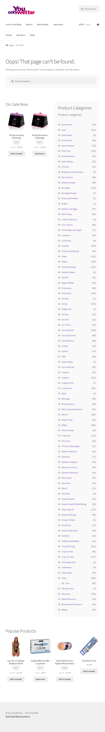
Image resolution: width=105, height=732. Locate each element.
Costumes (66, 240)
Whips (64, 609)
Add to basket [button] (16, 153)
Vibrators (20, 35)
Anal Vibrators (68, 156)
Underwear (67, 567)
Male (64, 393)
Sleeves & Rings (69, 514)
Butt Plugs (67, 214)
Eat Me (65, 277)
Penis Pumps (68, 430)
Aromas (65, 166)
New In (29, 24)
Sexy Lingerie (68, 509)
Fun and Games (69, 335)
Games (65, 351)
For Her (65, 314)
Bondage (66, 187)
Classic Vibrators (69, 219)
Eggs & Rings (68, 282)
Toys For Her (67, 551)
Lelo (67, 583)
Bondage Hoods (69, 193)
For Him (65, 319)
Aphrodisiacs (68, 161)
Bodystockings (68, 182)
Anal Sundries (68, 145)
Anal (64, 129)
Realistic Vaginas (70, 462)
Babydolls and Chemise (72, 172)
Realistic (66, 456)
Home (11, 45)
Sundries (66, 535)
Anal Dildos (67, 140)
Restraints (67, 477)
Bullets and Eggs (69, 209)
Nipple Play (67, 419)
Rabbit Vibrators (69, 451)
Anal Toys (66, 150)
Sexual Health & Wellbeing (74, 504)
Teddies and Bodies (70, 541)
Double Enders (68, 272)
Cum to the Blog (13, 24)
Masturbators (68, 404)
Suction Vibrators (70, 530)
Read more (39, 153)
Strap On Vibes (68, 520)
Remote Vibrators (70, 472)
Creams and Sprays (70, 251)
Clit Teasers (67, 224)
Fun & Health (68, 330)
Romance (66, 483)
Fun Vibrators (68, 340)
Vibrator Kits (68, 588)
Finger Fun (67, 309)
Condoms (66, 235)
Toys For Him (68, 557)
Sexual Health (68, 499)
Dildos (65, 261)
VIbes (64, 578)
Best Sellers (42, 24)
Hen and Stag (68, 367)
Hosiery (65, 372)
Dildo (32, 35)
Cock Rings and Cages (72, 230)
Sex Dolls (66, 493)
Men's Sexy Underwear (72, 409)
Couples (65, 245)
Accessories (67, 124)
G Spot (65, 346)
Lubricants (58, 24)
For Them (66, 325)
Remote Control (69, 467)
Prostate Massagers (71, 446)
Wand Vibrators (69, 599)
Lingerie (65, 377)
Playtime (66, 435)
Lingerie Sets (68, 382)
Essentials (66, 293)
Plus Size (66, 441)
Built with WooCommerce (18, 716)
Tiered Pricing (68, 546)
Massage (66, 398)
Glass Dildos (67, 361)
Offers (64, 425)
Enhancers (67, 288)
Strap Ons (66, 525)
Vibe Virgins (67, 572)
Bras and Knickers (70, 198)
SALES (64, 488)
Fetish (9, 35)
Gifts (64, 356)
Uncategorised (68, 562)
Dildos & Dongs (69, 267)
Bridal (64, 203)
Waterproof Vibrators (72, 604)
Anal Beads (67, 135)
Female (65, 298)
